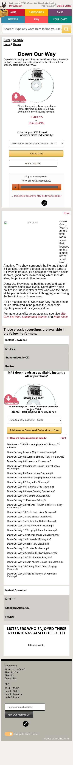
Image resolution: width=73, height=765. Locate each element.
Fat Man (15, 316)
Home (13, 12)
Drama (17, 44)
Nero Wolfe (61, 316)
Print (66, 213)
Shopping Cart (12, 672)
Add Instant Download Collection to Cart (34, 430)
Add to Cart (36, 153)
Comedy (18, 39)
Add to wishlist (33, 163)
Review (9, 366)
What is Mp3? (12, 688)
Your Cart (60, 19)
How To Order (12, 691)
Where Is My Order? (15, 669)
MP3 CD (10, 348)
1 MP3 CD (36, 117)
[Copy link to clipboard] (44, 203)
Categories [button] (36, 12)
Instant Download (16, 339)
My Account (15, 6)
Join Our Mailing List (18, 714)
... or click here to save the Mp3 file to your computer (36, 196)
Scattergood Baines (34, 316)
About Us (9, 675)
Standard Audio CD (17, 357)
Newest (13, 19)
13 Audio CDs (36, 123)
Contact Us (10, 678)
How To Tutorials (13, 694)
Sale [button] (60, 12)
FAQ (36, 19)
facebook (29, 203)
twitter (37, 203)
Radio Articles (12, 697)
